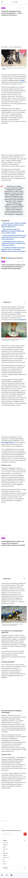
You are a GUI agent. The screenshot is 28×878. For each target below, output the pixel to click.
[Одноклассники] (4, 258)
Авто (4, 851)
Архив (4, 863)
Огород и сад (6, 857)
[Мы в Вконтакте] (2, 875)
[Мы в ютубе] (11, 875)
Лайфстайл (5, 853)
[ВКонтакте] (2, 258)
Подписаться (25, 834)
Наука (3, 8)
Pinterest (4, 69)
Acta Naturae (22, 319)
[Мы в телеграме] (6, 875)
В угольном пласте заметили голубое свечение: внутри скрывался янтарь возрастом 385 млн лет (13, 225)
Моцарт (22, 80)
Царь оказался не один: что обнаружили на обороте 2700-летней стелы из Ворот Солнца (12, 231)
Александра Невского (8, 442)
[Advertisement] (14, 31)
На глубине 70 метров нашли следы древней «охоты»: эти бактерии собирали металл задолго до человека (13, 249)
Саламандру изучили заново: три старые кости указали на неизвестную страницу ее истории (13, 243)
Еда (3, 859)
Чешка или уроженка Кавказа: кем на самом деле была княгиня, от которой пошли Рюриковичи (13, 237)
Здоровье (5, 855)
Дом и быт (5, 849)
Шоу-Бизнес (5, 842)
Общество (5, 844)
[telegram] (6, 258)
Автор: (4, 254)
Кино (4, 861)
